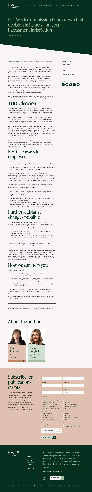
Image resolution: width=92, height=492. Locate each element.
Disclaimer (49, 485)
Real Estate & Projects (48, 422)
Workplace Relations (69, 74)
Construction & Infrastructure (72, 404)
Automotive (68, 400)
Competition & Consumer (71, 406)
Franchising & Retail (48, 413)
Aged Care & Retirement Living (50, 400)
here (48, 82)
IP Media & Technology (48, 417)
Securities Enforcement (70, 422)
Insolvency (46, 415)
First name (44, 375)
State (64, 389)
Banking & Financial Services (50, 404)
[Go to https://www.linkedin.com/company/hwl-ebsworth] (44, 478)
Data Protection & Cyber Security (51, 408)
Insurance (67, 415)
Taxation (45, 426)
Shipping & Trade (47, 424)
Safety (65, 70)
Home (9, 61)
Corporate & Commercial (49, 406)
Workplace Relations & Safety (72, 426)
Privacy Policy (57, 485)
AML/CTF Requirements (27, 485)
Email (43, 389)
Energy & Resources (48, 411)
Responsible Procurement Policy (72, 485)
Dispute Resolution (69, 408)
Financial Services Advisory (71, 411)
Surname (66, 375)
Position (44, 382)
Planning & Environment (49, 419)
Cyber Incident (40, 485)
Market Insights (15, 61)
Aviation (67, 402)
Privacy (67, 419)
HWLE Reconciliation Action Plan (52, 471)
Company (66, 382)
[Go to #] (82, 6)
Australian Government (48, 402)
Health (66, 413)
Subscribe (55, 478)
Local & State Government (71, 417)
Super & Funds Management (72, 424)
